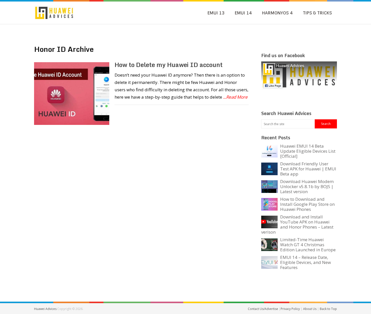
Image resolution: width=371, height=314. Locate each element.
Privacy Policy (291, 309)
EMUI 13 (216, 13)
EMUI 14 (243, 13)
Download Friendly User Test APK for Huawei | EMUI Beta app (308, 169)
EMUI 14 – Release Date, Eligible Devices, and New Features (305, 262)
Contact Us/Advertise (263, 309)
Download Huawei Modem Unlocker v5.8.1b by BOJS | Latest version (307, 186)
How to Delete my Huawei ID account (169, 65)
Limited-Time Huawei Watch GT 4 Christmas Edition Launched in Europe (308, 245)
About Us (310, 309)
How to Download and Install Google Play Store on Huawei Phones (307, 204)
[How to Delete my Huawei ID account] (71, 93)
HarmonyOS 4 (277, 13)
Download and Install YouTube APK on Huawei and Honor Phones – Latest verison (297, 224)
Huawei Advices (45, 309)
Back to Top (328, 309)
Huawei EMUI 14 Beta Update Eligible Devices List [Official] (307, 151)
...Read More (235, 97)
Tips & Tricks (317, 13)
